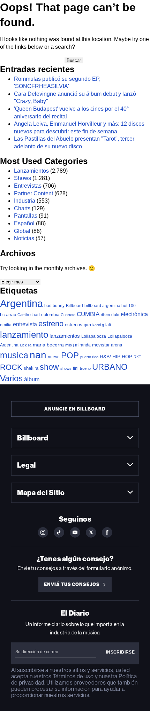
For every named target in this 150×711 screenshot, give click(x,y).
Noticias (24, 238)
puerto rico (89, 357)
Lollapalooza (93, 336)
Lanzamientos (31, 171)
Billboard (74, 305)
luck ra (25, 345)
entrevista (25, 324)
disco (105, 315)
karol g (98, 325)
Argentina (21, 303)
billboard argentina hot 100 (110, 306)
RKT (137, 357)
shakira (31, 368)
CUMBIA (88, 314)
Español (24, 223)
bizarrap (8, 314)
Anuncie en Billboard (74, 409)
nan (38, 355)
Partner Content (33, 193)
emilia (6, 324)
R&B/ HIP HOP (116, 356)
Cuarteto (68, 315)
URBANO (110, 367)
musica (14, 355)
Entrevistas (28, 186)
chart (35, 314)
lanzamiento (24, 334)
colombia (50, 314)
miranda (83, 345)
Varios (11, 378)
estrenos (73, 324)
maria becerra (48, 344)
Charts (22, 208)
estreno (50, 323)
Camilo (23, 315)
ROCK (11, 367)
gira (87, 324)
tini (75, 368)
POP (70, 355)
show (49, 367)
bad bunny (54, 305)
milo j (69, 345)
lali (108, 324)
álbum (31, 379)
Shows (22, 178)
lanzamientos (65, 336)
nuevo (54, 356)
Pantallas (25, 216)
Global (22, 231)
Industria (24, 201)
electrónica (134, 314)
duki (115, 314)
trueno (85, 368)
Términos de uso (73, 676)
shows (66, 368)
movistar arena (107, 344)
